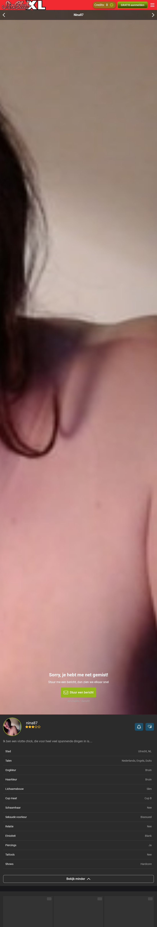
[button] (139, 727)
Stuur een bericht (81, 692)
